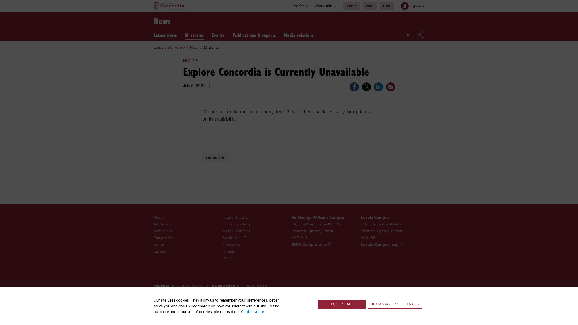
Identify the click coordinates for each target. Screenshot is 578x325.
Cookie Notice (252, 311)
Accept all (341, 304)
